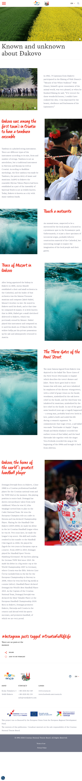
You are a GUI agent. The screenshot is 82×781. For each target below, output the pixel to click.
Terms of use (41, 743)
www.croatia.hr (45, 691)
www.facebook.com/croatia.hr (50, 694)
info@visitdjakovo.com (27, 698)
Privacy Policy (41, 748)
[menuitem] (17, 713)
